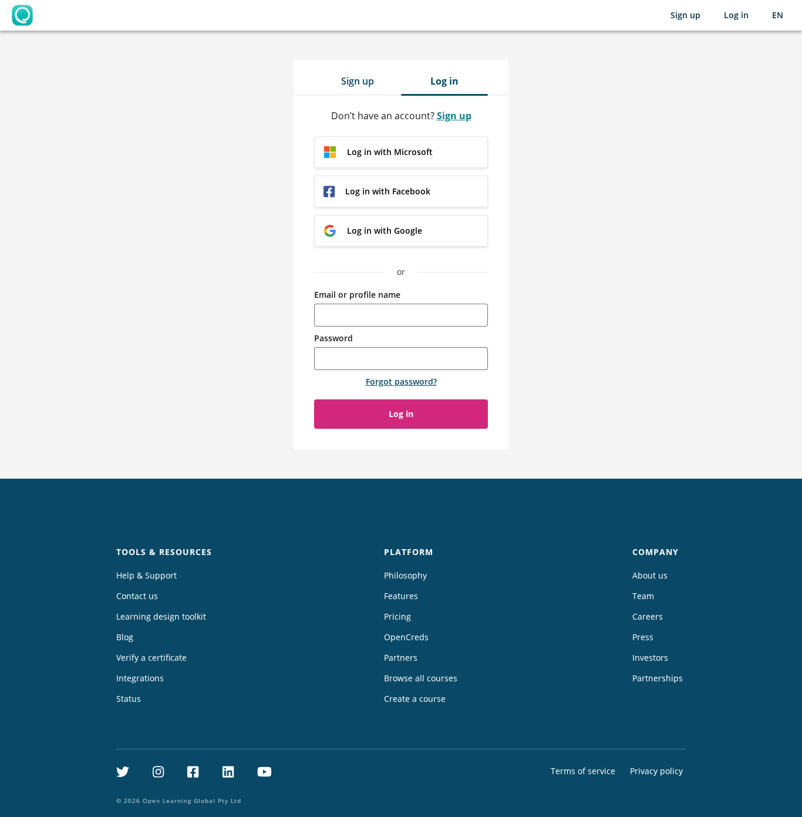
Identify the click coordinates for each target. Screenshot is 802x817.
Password (333, 338)
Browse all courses (420, 678)
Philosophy (405, 575)
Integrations (140, 678)
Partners (400, 657)
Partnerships (657, 678)
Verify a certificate (151, 657)
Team (643, 595)
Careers (647, 616)
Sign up (685, 15)
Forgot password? (401, 381)
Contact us (137, 595)
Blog (124, 637)
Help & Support (146, 575)
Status (128, 698)
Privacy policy (656, 770)
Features (401, 595)
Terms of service (583, 770)
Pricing (397, 616)
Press (642, 637)
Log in (736, 15)
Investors (650, 657)
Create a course (415, 698)
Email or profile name (357, 294)
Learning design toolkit (161, 616)
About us (650, 575)
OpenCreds (406, 637)
